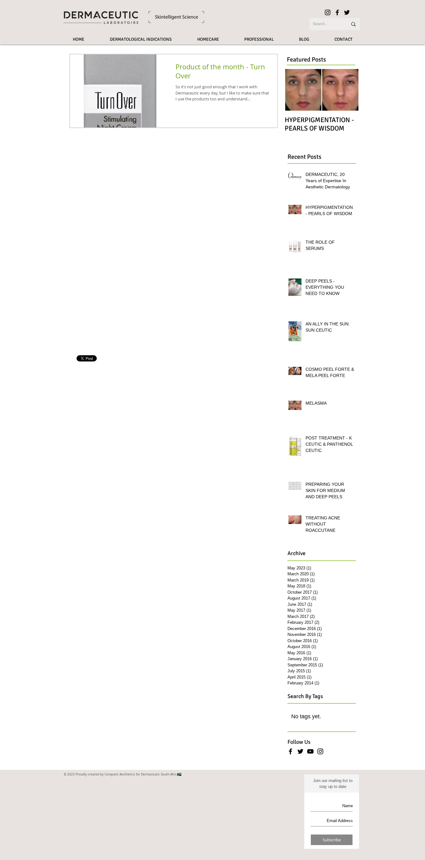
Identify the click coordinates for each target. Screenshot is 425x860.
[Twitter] (347, 12)
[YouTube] (310, 751)
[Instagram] (327, 12)
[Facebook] (337, 12)
